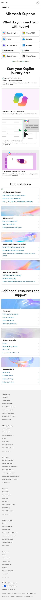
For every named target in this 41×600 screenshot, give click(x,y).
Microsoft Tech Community (8, 536)
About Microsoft (6, 558)
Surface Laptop (6, 400)
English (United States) (10, 582)
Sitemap (4, 593)
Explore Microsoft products (8, 416)
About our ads (19, 596)
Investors (4, 567)
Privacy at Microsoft (7, 564)
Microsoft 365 (5, 501)
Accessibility (5, 574)
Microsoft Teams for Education (9, 466)
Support (4, 7)
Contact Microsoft (12, 593)
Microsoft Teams (6, 507)
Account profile (6, 428)
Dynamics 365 (5, 498)
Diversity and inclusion (7, 570)
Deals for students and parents (9, 479)
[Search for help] (7, 2)
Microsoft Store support (8, 435)
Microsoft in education (7, 460)
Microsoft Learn (6, 529)
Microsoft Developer (7, 526)
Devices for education (7, 463)
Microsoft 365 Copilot (7, 511)
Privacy (19, 593)
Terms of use (25, 593)
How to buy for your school (8, 473)
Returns (4, 438)
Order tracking (5, 441)
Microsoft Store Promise (8, 448)
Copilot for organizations (8, 410)
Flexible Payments (6, 451)
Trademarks (32, 593)
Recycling (12, 596)
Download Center (6, 432)
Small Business (6, 514)
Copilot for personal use (8, 413)
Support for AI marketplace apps (10, 533)
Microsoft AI (5, 491)
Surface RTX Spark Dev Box (8, 407)
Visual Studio (5, 545)
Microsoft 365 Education (8, 470)
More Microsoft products (20, 61)
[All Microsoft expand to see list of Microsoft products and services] (2, 2)
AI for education (6, 482)
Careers (4, 554)
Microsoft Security (6, 495)
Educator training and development (10, 476)
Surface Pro (5, 397)
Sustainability (5, 577)
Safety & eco (5, 596)
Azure (3, 523)
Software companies (7, 542)
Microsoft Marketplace (7, 539)
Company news (6, 561)
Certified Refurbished (7, 444)
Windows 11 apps (6, 419)
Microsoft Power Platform (8, 504)
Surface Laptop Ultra (7, 403)
